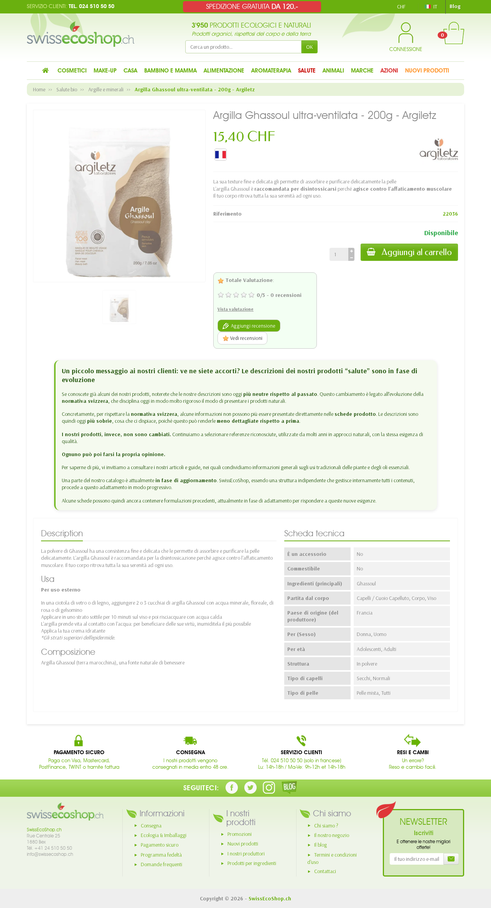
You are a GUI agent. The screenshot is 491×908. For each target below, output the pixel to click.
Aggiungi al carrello (417, 252)
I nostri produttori (246, 853)
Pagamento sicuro (159, 844)
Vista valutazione (235, 309)
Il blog (320, 844)
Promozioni (239, 834)
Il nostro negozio (331, 835)
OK (309, 46)
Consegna (151, 825)
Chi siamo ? (326, 825)
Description (62, 533)
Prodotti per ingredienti (251, 863)
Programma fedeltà (161, 854)
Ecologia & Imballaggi (163, 835)
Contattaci (325, 871)
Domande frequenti (161, 864)
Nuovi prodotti (242, 843)
